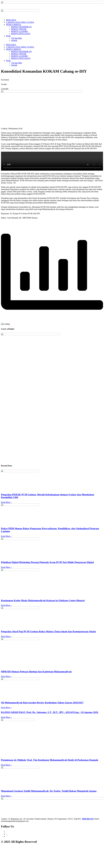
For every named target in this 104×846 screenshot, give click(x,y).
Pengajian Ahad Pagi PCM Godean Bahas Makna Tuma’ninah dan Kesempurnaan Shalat (48, 631)
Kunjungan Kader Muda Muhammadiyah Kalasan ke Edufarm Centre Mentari (43, 600)
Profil (8, 36)
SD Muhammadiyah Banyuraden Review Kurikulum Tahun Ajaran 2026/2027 (42, 702)
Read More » (6, 502)
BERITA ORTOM (18, 29)
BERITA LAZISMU (19, 31)
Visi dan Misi (16, 38)
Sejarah (14, 40)
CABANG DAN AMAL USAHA (20, 22)
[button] (52, 78)
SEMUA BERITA (13, 24)
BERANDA (11, 20)
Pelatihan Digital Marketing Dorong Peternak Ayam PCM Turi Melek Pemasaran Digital (47, 562)
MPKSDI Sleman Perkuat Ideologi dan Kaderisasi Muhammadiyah (36, 671)
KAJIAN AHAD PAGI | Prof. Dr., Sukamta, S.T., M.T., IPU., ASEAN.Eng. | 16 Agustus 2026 (49, 712)
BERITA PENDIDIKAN (21, 27)
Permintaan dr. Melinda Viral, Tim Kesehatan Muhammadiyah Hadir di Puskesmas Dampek (49, 760)
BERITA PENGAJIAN (20, 34)
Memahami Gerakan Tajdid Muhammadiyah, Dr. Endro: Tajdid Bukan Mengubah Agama (49, 791)
